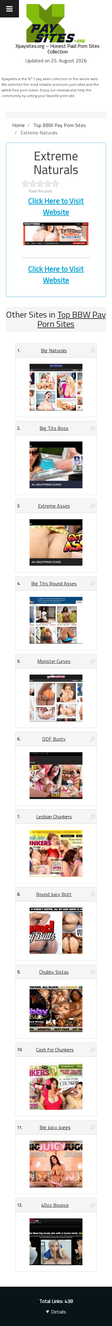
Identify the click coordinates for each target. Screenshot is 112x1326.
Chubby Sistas (54, 972)
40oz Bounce (55, 1205)
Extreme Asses (54, 505)
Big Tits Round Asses (54, 583)
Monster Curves (54, 661)
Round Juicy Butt (54, 894)
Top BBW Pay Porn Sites (71, 319)
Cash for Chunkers (55, 1049)
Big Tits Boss (54, 428)
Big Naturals (54, 350)
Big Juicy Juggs (55, 1127)
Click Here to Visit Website (56, 206)
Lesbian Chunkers (54, 816)
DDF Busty (54, 739)
